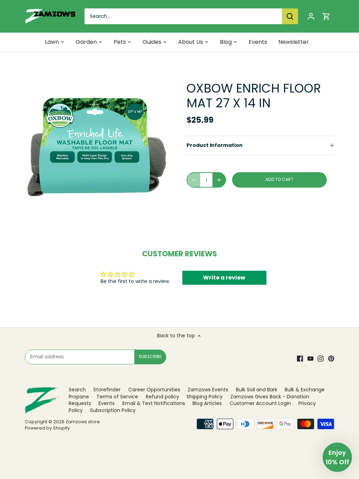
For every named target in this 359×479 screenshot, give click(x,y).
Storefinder (107, 389)
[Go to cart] (326, 16)
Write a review (224, 278)
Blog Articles (207, 403)
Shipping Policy (205, 396)
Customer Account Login (260, 403)
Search (77, 389)
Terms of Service (117, 396)
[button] (337, 457)
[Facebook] (300, 358)
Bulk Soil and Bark (256, 389)
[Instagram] (321, 358)
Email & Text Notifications (153, 403)
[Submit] (290, 16)
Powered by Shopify (47, 428)
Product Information (215, 145)
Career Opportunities (154, 389)
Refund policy (162, 396)
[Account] (311, 16)
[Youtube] (310, 358)
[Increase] (219, 180)
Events (107, 403)
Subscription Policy (113, 410)
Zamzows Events (208, 389)
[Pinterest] (331, 358)
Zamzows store (83, 422)
